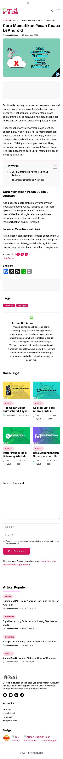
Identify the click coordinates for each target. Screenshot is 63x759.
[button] (52, 11)
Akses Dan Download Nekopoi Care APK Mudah (29, 658)
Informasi (9, 617)
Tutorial (15, 20)
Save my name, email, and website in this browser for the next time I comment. (32, 542)
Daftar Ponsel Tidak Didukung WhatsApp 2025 (16, 456)
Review (8, 596)
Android (6, 20)
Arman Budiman (11, 35)
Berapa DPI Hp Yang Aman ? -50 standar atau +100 (31, 641)
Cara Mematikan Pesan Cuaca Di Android (29, 173)
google (22, 305)
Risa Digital (10, 415)
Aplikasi (9, 305)
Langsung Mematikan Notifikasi (29, 180)
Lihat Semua (9, 258)
